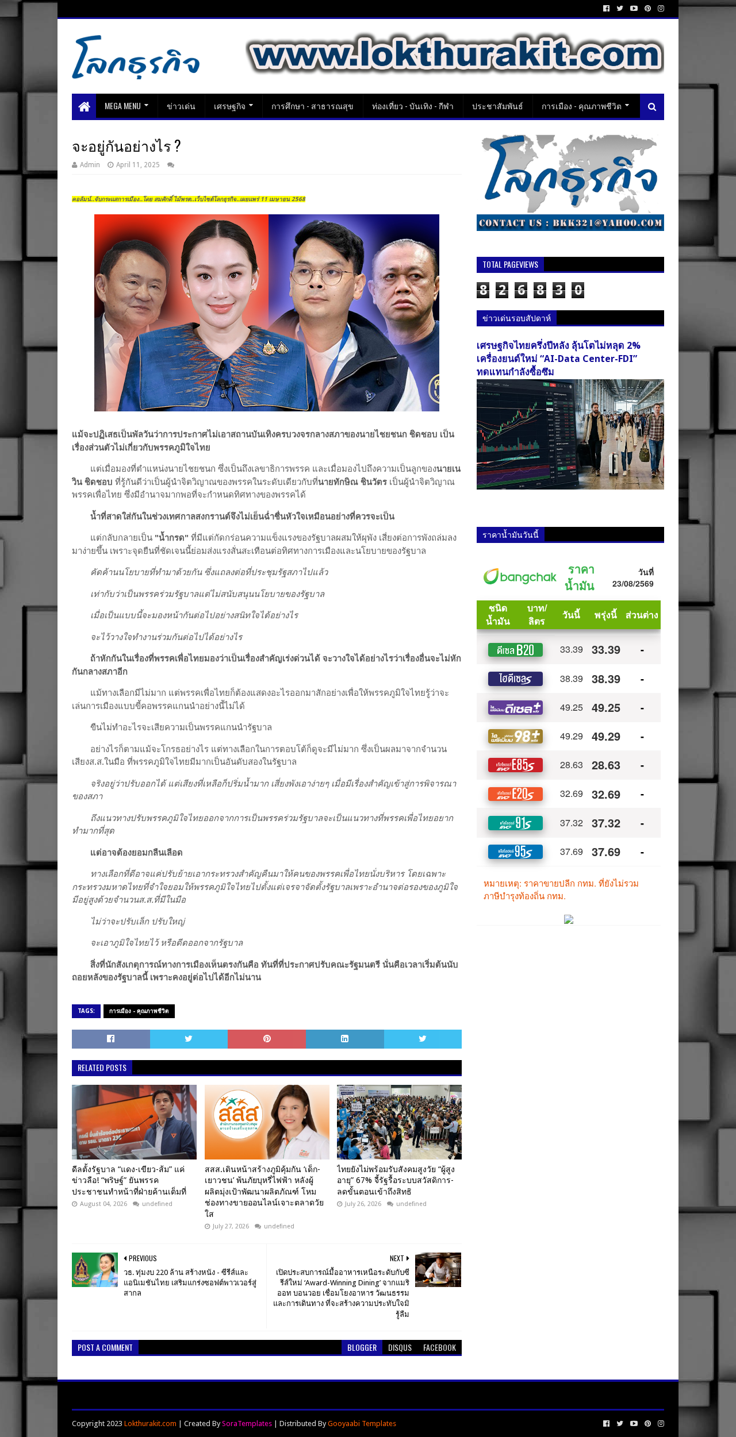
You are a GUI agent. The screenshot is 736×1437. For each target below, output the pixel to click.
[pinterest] (647, 8)
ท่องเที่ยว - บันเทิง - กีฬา (413, 105)
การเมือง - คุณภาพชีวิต (582, 105)
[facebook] (606, 8)
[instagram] (660, 8)
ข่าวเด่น (181, 105)
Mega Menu (123, 105)
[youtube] (634, 8)
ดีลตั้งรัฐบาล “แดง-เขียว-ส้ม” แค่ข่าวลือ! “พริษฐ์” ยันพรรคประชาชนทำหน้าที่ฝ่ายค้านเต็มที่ (129, 1180)
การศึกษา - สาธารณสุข (312, 105)
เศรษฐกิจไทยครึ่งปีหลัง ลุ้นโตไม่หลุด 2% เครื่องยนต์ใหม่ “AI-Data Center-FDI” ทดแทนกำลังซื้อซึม (559, 358)
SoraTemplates (247, 1423)
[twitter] (620, 8)
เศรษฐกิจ (230, 105)
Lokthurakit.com (150, 1423)
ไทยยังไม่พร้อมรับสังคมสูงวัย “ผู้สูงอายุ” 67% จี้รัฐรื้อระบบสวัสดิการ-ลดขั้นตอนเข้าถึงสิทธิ (396, 1180)
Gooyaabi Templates (362, 1423)
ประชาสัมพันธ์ (497, 105)
